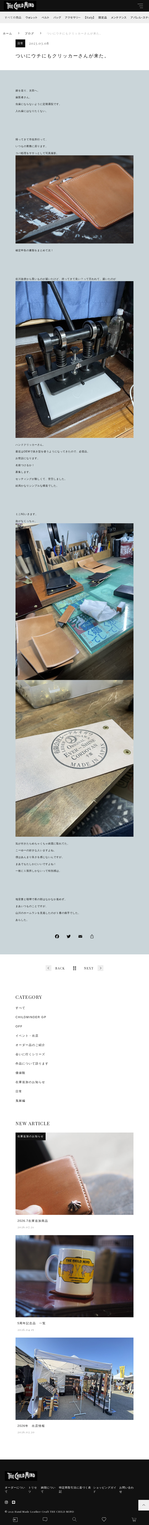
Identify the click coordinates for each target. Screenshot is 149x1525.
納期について (48, 1489)
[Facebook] (57, 937)
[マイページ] (15, 1519)
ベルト (45, 17)
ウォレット (31, 17)
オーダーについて (15, 1489)
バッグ (57, 17)
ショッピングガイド (104, 1489)
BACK (60, 968)
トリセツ (32, 1489)
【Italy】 (89, 17)
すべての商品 (13, 17)
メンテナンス (119, 17)
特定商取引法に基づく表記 (75, 1489)
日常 (20, 43)
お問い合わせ (126, 1489)
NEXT (89, 968)
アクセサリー (73, 17)
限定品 (102, 17)
